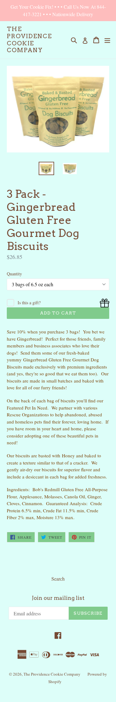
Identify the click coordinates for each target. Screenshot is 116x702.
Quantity (14, 274)
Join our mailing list (58, 598)
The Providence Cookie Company (29, 40)
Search (58, 578)
